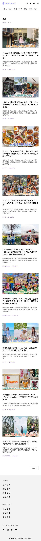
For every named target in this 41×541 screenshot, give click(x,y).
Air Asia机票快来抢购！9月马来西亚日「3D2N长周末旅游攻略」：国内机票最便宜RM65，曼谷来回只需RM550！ (19, 252)
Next (33, 468)
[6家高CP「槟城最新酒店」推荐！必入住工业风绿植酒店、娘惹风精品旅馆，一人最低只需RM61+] (20, 87)
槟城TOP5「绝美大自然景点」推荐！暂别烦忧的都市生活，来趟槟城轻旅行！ (20, 442)
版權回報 (6, 516)
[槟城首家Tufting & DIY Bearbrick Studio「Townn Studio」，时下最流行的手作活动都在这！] (20, 379)
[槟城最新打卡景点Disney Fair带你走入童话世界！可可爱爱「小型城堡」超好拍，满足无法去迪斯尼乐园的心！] (20, 283)
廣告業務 (6, 492)
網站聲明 (6, 508)
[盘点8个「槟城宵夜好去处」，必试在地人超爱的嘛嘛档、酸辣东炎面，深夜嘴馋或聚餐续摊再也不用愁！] (20, 136)
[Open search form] (27, 3)
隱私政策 (6, 512)
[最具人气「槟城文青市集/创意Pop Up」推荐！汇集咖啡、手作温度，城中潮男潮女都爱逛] (20, 185)
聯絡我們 (6, 488)
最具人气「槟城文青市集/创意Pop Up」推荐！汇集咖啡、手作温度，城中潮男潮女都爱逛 (20, 202)
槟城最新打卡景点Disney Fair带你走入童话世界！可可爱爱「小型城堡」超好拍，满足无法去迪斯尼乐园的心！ (20, 301)
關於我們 (6, 484)
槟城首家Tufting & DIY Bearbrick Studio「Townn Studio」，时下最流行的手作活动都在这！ (20, 397)
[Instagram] (34, 3)
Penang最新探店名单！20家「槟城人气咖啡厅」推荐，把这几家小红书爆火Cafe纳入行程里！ (20, 55)
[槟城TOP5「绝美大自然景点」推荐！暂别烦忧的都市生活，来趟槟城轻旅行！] (20, 426)
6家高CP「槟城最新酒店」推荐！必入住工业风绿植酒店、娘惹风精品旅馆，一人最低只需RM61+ (20, 104)
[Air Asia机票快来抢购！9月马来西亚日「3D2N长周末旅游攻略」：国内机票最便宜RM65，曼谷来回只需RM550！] (20, 234)
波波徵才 (6, 496)
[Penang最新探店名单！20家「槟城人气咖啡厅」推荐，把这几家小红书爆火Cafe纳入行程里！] (20, 38)
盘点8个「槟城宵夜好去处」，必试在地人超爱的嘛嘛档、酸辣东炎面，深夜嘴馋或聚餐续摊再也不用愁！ (20, 153)
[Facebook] (30, 3)
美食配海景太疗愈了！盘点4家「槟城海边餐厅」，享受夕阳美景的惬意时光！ (20, 349)
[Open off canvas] (38, 3)
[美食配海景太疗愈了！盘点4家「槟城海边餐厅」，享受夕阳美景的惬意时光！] (20, 333)
